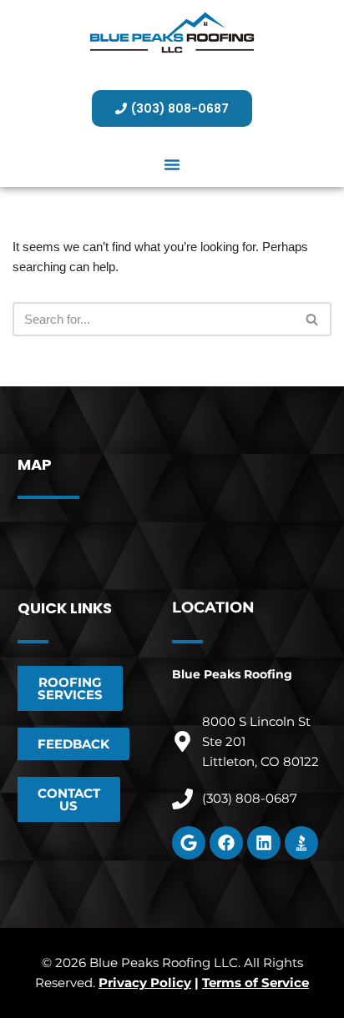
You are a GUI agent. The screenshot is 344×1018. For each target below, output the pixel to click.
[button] (172, 164)
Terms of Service (255, 982)
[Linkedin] (264, 842)
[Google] (188, 842)
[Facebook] (226, 842)
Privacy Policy (145, 982)
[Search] (312, 319)
